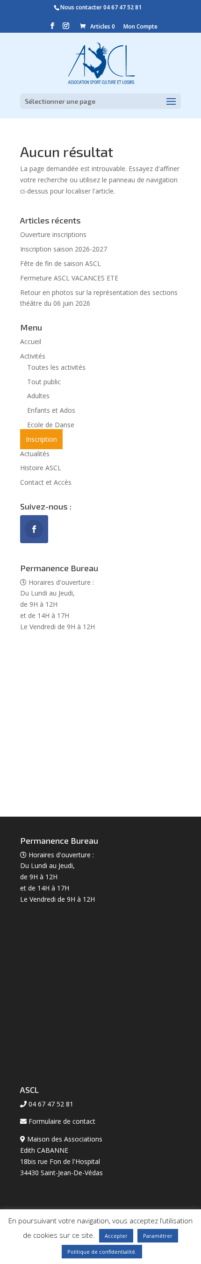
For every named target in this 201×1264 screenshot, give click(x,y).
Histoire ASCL (40, 467)
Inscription (41, 439)
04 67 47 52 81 (122, 7)
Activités (32, 356)
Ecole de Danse (50, 424)
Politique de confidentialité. (101, 1251)
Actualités (35, 453)
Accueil (30, 341)
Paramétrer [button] (157, 1235)
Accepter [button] (116, 1235)
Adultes (38, 395)
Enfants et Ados (51, 410)
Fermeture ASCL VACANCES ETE (69, 277)
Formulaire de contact (62, 1121)
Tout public (44, 381)
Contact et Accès (46, 482)
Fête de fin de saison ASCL (60, 263)
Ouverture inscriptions (53, 234)
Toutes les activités (56, 367)
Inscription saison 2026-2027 (63, 248)
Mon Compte (140, 26)
